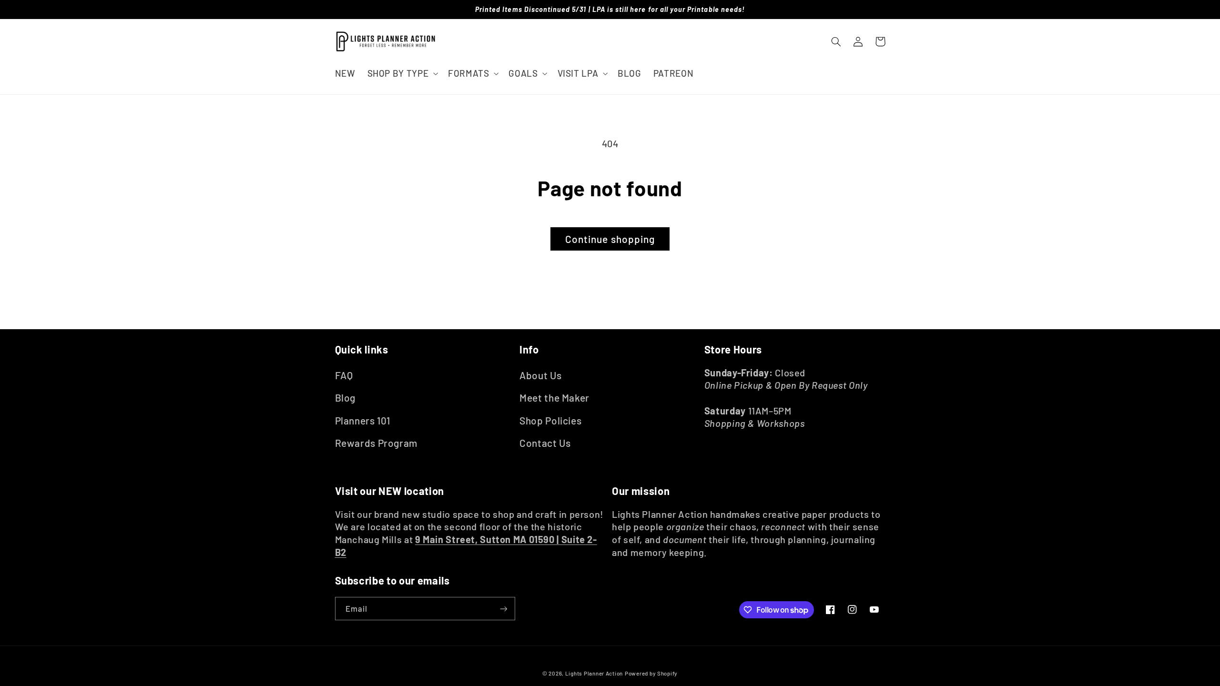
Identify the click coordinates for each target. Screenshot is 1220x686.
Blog (345, 398)
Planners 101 (363, 420)
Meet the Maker (554, 398)
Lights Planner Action (594, 673)
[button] (401, 73)
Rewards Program (376, 443)
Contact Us (544, 443)
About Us (540, 375)
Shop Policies (550, 420)
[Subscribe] (503, 608)
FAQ (344, 375)
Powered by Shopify (651, 673)
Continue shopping (610, 239)
